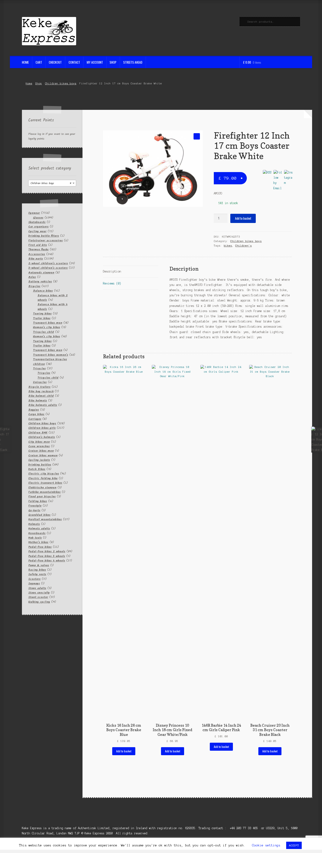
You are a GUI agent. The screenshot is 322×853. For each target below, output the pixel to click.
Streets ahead (132, 62)
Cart (39, 62)
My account (95, 62)
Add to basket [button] (123, 751)
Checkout (55, 62)
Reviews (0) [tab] (112, 283)
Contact (74, 62)
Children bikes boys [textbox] (50, 183)
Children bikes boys (60, 83)
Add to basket (243, 218)
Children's (243, 245)
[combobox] (52, 183)
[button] (197, 136)
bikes (228, 245)
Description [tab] (112, 271)
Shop (113, 62)
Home (25, 62)
